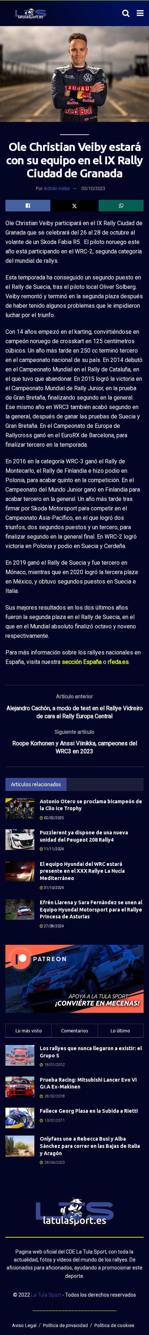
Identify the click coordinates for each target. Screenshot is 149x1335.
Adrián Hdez (57, 188)
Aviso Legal (24, 1325)
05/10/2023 (93, 188)
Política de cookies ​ (114, 1325)
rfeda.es (118, 661)
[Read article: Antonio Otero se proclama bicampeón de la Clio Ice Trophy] (19, 808)
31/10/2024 (53, 888)
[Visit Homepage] (30, 13)
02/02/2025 (53, 818)
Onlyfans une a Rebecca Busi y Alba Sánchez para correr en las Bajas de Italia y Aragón (90, 1146)
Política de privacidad (65, 1325)
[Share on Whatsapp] (121, 205)
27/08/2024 (53, 926)
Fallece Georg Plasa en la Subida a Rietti (89, 1111)
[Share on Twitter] (74, 205)
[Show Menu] (140, 13)
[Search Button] (125, 13)
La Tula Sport (46, 1295)
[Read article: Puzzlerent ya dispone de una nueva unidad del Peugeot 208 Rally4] (19, 839)
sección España (82, 661)
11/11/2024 (53, 849)
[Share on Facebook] (27, 205)
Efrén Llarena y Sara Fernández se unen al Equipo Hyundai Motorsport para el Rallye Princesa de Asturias (91, 909)
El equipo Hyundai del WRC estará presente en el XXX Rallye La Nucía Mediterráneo (82, 871)
